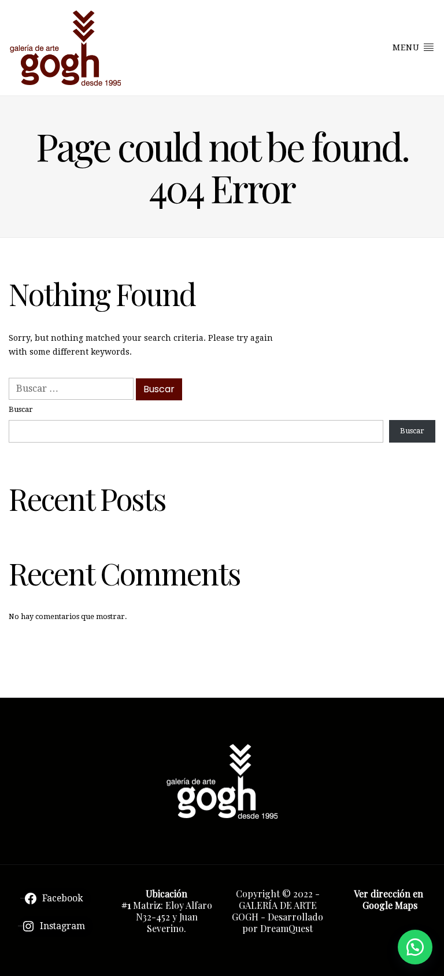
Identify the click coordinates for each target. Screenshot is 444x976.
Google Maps (389, 905)
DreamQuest (286, 928)
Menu (408, 47)
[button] (415, 947)
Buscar (21, 409)
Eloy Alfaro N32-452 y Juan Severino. (174, 916)
